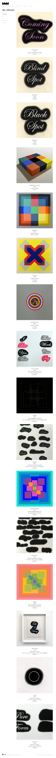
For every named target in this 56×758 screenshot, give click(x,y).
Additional (18, 6)
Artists (4, 6)
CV (2, 18)
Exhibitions (11, 6)
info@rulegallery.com (11, 755)
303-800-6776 (19, 755)
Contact (31, 6)
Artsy (24, 6)
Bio (3, 16)
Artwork (4, 14)
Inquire (4, 22)
